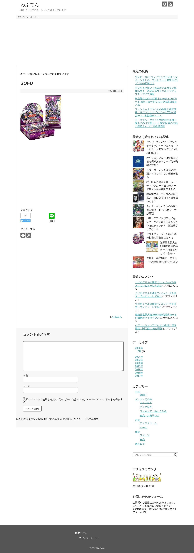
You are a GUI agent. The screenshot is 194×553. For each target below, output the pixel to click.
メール (26, 386)
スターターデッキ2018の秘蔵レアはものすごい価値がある (162, 173)
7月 (139, 351)
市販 (137, 420)
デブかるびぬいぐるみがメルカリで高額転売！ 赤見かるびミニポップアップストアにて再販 (155, 90)
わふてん (29, 4)
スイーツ (145, 435)
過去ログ (140, 444)
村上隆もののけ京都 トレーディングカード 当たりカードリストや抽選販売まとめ (156, 101)
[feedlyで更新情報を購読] (164, 4)
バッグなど (146, 407)
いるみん (117, 316)
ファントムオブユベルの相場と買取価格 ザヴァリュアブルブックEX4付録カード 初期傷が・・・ (155, 112)
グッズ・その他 (143, 399)
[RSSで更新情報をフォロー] (170, 4)
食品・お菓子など (149, 415)
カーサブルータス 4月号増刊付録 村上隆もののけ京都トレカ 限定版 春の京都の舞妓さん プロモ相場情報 (156, 123)
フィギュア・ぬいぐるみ (153, 411)
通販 (137, 432)
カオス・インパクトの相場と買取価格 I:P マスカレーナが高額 (162, 210)
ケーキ (143, 427)
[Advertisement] (97, 43)
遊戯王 (143, 395)
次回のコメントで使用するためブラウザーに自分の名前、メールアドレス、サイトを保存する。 (73, 400)
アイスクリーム (148, 423)
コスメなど (146, 402)
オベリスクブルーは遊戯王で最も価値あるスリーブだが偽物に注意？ (162, 161)
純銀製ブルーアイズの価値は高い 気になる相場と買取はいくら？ (162, 198)
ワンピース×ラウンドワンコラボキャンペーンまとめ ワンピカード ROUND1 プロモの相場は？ (156, 80)
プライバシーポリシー (28, 17)
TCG (137, 392)
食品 (142, 439)
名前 (25, 375)
